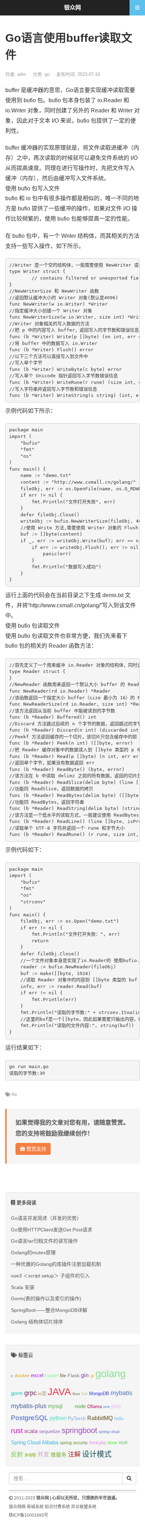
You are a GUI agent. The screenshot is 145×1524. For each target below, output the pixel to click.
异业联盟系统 (83, 1506)
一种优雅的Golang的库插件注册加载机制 (56, 1264)
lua (85, 1393)
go (47, 74)
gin (85, 1375)
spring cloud (109, 1432)
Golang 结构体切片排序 (37, 1321)
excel (37, 1375)
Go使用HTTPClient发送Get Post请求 (51, 1229)
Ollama (94, 1406)
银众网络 (17, 1506)
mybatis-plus (28, 1405)
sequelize (49, 1431)
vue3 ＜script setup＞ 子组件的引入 (50, 1275)
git (92, 1376)
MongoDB (99, 1393)
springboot (79, 1430)
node (80, 1406)
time (112, 1442)
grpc (30, 1393)
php (116, 1406)
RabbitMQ (100, 1418)
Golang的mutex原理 (33, 1252)
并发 (43, 1454)
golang (110, 1373)
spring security (74, 1442)
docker (22, 1375)
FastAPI (51, 1376)
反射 (17, 1454)
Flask (74, 1375)
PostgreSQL (29, 1417)
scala (31, 1431)
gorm (17, 1393)
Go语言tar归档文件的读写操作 (44, 1241)
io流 (42, 1393)
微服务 (59, 1455)
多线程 (30, 1455)
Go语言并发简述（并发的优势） (46, 1218)
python (58, 1418)
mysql (55, 1406)
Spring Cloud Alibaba (34, 1442)
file (14, 1094)
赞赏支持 (35, 1149)
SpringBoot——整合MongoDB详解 (49, 1310)
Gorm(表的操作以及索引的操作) (46, 1298)
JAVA (59, 1391)
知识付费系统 (57, 1506)
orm (106, 1407)
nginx (68, 1407)
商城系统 (35, 1506)
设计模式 (97, 1454)
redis (119, 1418)
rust (17, 1430)
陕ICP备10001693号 (28, 1515)
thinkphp (97, 1442)
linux (76, 1394)
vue (123, 1442)
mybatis (121, 1393)
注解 (74, 1454)
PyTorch (77, 1418)
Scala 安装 (22, 1287)
